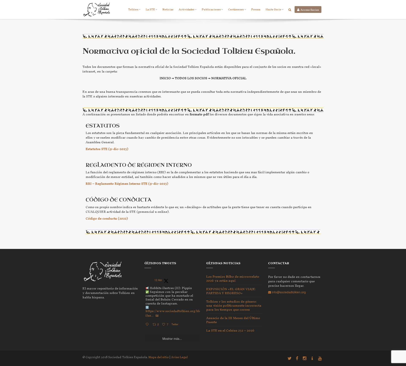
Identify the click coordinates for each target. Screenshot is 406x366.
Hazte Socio (273, 9)
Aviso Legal (179, 357)
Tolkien (133, 9)
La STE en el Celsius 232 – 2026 (230, 330)
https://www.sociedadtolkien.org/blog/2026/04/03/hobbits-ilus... (190, 313)
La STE (150, 9)
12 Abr (158, 280)
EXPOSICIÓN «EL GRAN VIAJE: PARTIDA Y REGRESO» (231, 290)
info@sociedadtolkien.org (288, 292)
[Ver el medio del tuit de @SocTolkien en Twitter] (157, 315)
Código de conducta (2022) (107, 218)
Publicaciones (211, 9)
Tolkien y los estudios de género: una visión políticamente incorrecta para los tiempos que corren (233, 305)
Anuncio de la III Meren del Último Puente (233, 319)
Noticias (167, 9)
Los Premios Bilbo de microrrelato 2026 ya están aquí (232, 279)
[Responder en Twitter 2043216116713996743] (148, 324)
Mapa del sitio (158, 357)
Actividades (186, 9)
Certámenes (236, 9)
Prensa (255, 9)
